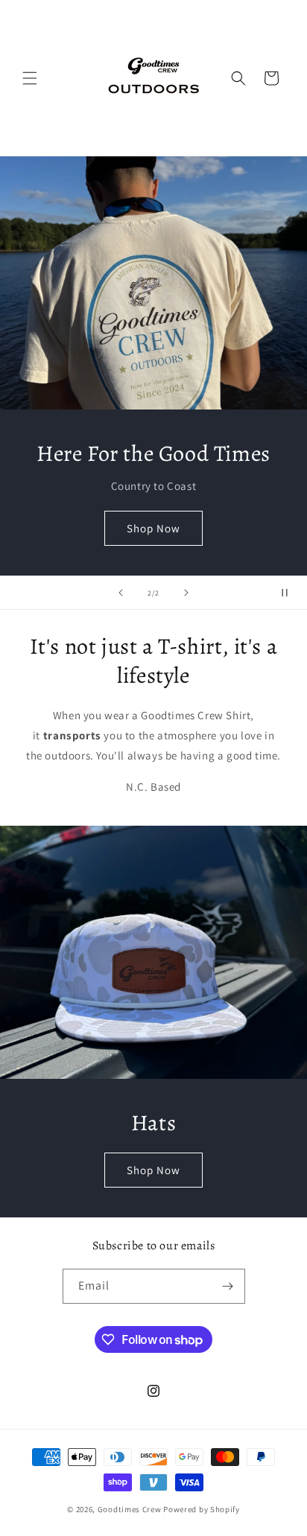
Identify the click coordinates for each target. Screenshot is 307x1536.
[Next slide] (186, 592)
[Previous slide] (120, 592)
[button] (29, 78)
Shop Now (153, 528)
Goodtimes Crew (130, 1509)
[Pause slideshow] (290, 592)
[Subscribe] (228, 1286)
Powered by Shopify (201, 1509)
